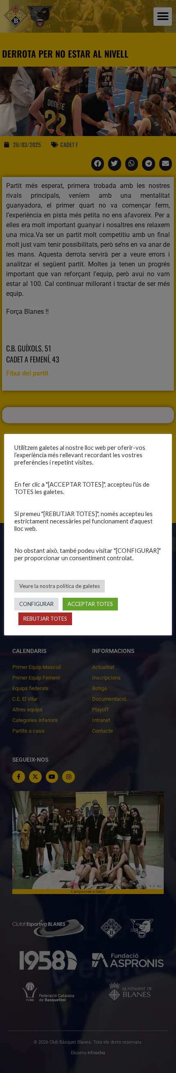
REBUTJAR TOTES (45, 618)
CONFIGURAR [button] (36, 604)
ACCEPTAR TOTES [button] (90, 604)
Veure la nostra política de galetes (59, 586)
